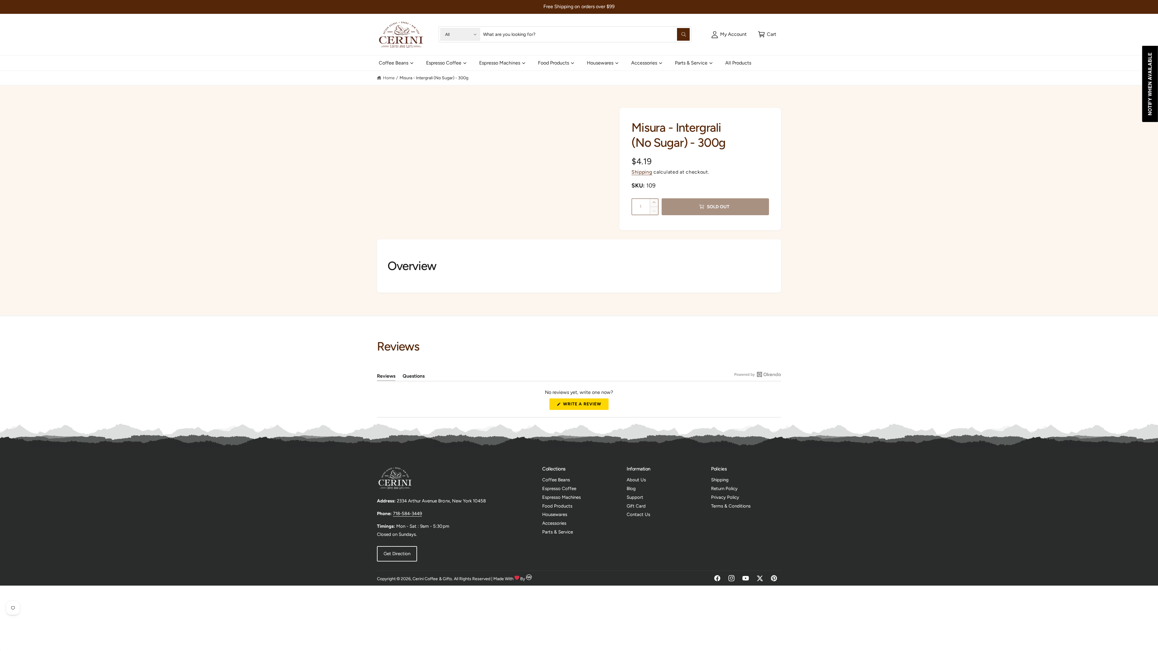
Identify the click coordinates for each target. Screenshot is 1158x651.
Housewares (600, 63)
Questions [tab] (414, 377)
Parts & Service (691, 63)
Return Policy (724, 488)
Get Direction (397, 553)
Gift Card (636, 506)
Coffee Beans (393, 63)
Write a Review (584, 405)
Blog (631, 488)
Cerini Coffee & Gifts (432, 578)
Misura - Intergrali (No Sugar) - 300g (434, 77)
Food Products (553, 63)
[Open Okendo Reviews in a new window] (757, 374)
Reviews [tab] (386, 377)
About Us (636, 480)
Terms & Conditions (731, 506)
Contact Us (638, 514)
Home (389, 77)
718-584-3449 (407, 513)
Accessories (644, 63)
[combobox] (586, 34)
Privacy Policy (725, 497)
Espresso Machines (499, 63)
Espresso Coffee (443, 63)
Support (635, 497)
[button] (767, 34)
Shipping (641, 172)
